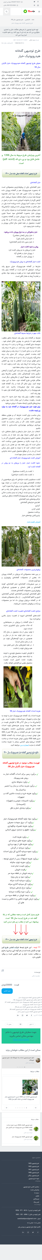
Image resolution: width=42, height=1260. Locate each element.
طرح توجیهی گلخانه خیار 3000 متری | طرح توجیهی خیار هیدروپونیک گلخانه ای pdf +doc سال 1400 (21, 1098)
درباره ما (36, 1193)
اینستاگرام (36, 1199)
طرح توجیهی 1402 (33, 1166)
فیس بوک (36, 1202)
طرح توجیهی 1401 (33, 1169)
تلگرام (37, 1196)
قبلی (30, 1024)
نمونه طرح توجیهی (34, 1179)
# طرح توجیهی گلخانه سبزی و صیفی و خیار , (29, 1012)
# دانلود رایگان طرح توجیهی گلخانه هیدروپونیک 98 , (27, 1000)
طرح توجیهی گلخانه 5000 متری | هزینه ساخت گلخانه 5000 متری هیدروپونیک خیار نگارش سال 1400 (19, 1127)
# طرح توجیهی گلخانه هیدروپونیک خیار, (31, 1002)
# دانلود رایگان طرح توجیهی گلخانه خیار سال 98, (28, 1007)
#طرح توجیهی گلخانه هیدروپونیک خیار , (29, 998)
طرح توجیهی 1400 (33, 1173)
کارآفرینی (27, 20)
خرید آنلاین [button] (7, 991)
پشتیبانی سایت (34, 1190)
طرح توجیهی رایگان (33, 1176)
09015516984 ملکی (10, 5)
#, (41, 998)
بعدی (9, 1024)
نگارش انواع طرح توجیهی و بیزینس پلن (29, 1227)
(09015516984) (21, 1040)
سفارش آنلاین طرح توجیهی (31, 1187)
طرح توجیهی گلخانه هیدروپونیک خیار (22, 1137)
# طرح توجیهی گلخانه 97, (12, 1002)
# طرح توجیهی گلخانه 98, (17, 1009)
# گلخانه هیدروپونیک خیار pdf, (33, 1009)
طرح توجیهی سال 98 (17, 20)
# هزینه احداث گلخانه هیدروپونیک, (32, 1005)
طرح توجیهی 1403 (33, 1163)
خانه (33, 20)
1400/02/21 (19, 43)
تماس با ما (30, 1223)
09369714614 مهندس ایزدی (12, 2)
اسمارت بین (24, 745)
